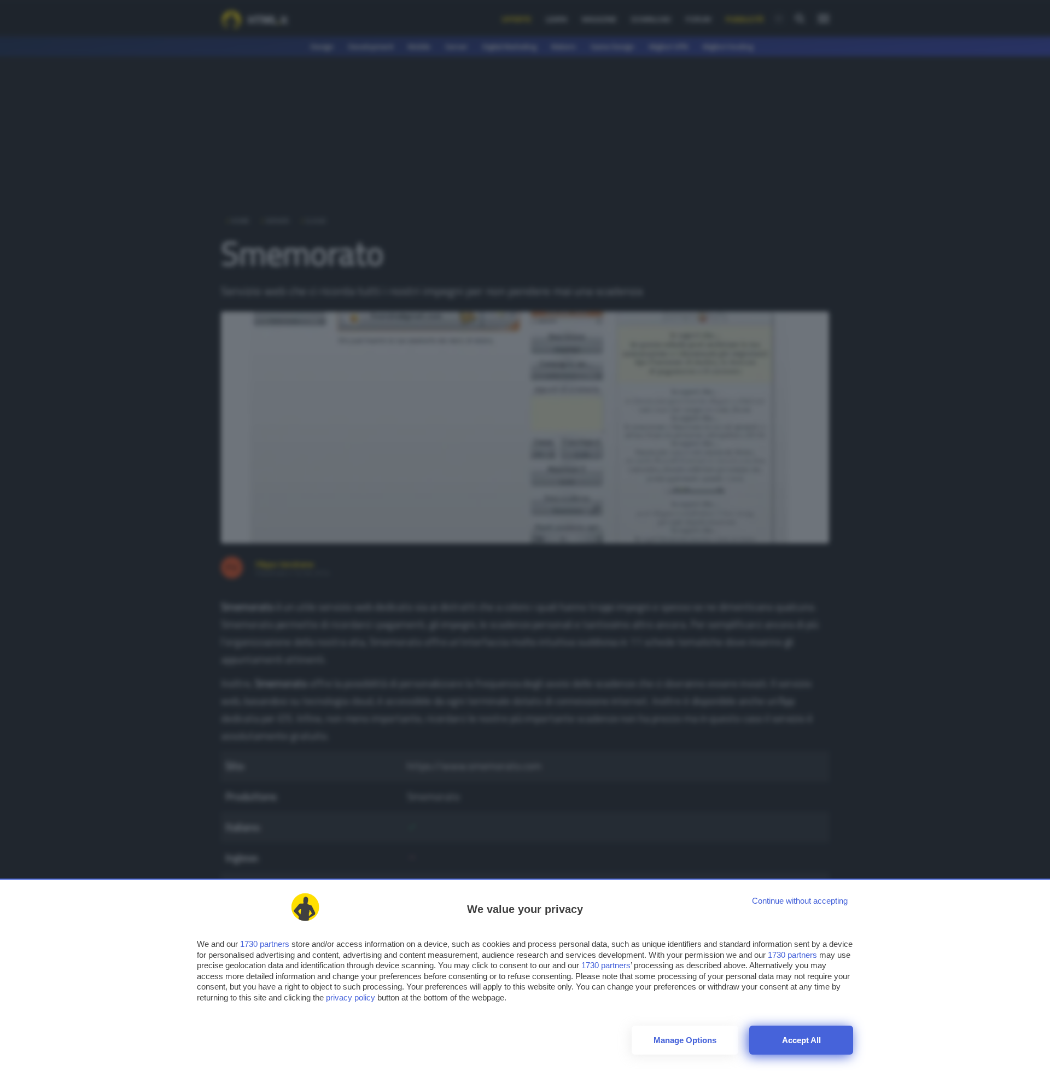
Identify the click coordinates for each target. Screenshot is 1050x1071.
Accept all (801, 1040)
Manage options (685, 1040)
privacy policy (350, 997)
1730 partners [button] (264, 944)
